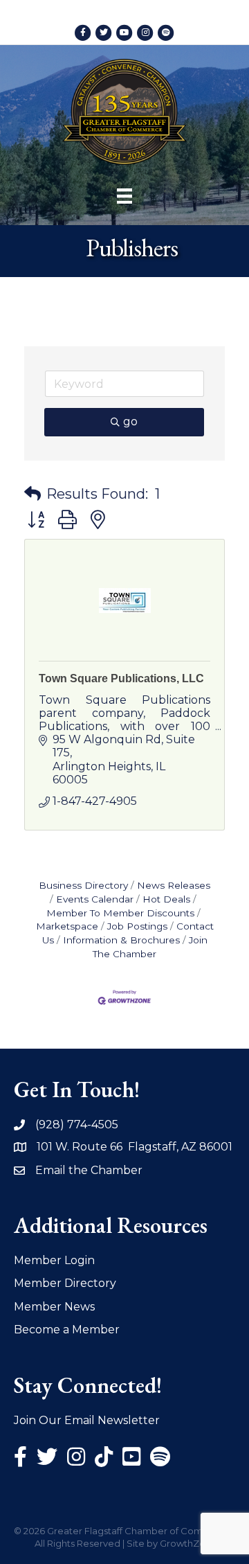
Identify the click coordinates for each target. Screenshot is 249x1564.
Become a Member (67, 1329)
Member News (54, 1306)
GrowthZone (188, 1543)
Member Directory (65, 1283)
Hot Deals (166, 899)
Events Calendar (94, 899)
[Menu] (124, 196)
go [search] (130, 421)
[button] (32, 493)
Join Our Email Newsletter (87, 1420)
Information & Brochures (121, 939)
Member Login (54, 1260)
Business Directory (83, 885)
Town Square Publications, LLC (121, 678)
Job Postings (137, 926)
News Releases (173, 885)
